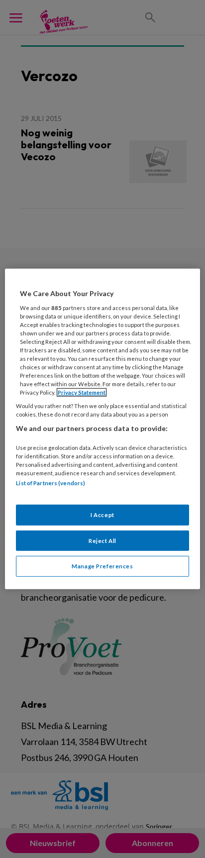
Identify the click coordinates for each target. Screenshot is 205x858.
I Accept (102, 514)
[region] (102, 429)
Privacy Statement (81, 392)
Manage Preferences (102, 566)
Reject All (102, 540)
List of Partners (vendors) (50, 483)
